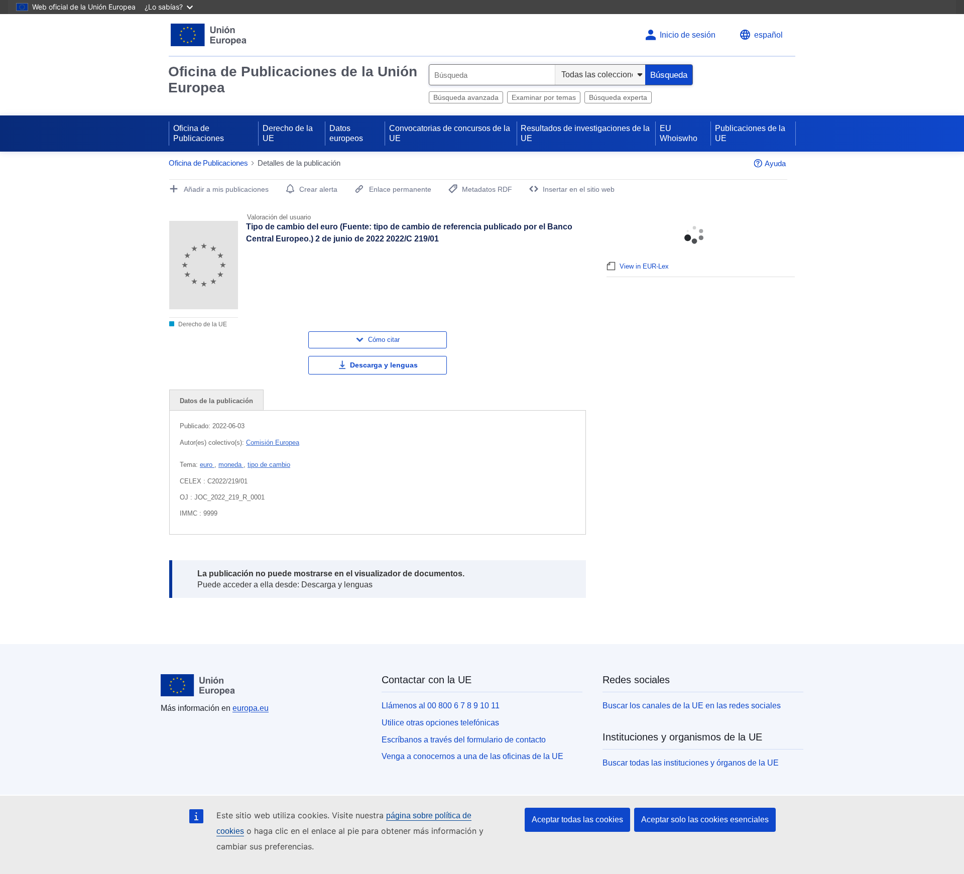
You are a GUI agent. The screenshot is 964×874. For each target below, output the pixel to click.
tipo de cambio (269, 464)
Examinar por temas (544, 97)
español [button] (768, 35)
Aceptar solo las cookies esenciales (705, 819)
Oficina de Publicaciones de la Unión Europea (292, 79)
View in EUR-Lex (644, 266)
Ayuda (775, 163)
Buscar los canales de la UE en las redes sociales (691, 705)
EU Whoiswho (678, 133)
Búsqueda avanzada (466, 97)
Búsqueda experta (618, 97)
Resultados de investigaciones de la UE (585, 133)
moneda (231, 464)
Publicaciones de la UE (750, 133)
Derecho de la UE (288, 133)
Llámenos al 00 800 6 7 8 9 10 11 (441, 705)
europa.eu (250, 708)
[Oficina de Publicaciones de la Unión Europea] (209, 35)
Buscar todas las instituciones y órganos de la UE (690, 763)
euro (207, 464)
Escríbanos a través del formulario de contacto (464, 739)
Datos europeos (346, 133)
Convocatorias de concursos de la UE (449, 133)
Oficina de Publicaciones (198, 133)
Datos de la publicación (216, 401)
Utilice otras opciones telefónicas (440, 722)
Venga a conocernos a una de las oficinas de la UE (472, 756)
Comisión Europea (272, 442)
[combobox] (492, 75)
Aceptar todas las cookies (577, 819)
